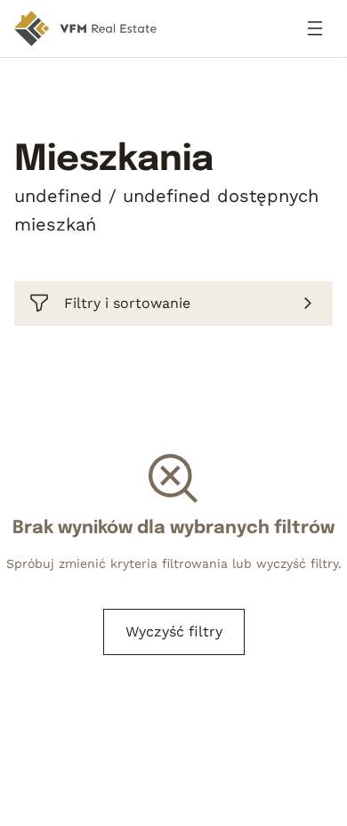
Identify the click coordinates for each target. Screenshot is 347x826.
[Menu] (315, 28)
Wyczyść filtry (173, 631)
